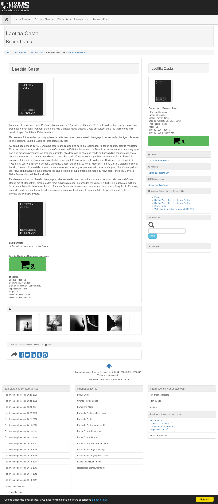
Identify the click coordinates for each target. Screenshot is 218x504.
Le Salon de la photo (160, 423)
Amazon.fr (155, 420)
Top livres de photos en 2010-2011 (21, 479)
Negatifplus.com (158, 429)
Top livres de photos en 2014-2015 (21, 455)
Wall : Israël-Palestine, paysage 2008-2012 (174, 208)
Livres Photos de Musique (89, 431)
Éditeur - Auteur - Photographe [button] (72, 19)
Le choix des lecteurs (14, 485)
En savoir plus (100, 499)
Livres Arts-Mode (85, 406)
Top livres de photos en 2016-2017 (21, 443)
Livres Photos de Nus (87, 437)
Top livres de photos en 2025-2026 (21, 394)
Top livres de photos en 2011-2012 (21, 473)
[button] (27, 264)
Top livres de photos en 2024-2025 (21, 400)
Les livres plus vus (13, 491)
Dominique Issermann (158, 172)
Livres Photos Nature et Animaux (92, 443)
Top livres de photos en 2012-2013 (21, 467)
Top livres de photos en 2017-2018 (21, 437)
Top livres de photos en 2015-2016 (21, 449)
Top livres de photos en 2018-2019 (21, 431)
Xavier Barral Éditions (76, 52)
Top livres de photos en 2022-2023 (21, 412)
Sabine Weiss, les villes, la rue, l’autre (172, 200)
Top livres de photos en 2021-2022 (21, 419)
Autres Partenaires (158, 435)
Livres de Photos (20, 52)
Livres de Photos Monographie (91, 425)
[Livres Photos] (15, 7)
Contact (153, 406)
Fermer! (204, 499)
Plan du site (155, 400)
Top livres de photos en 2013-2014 (21, 461)
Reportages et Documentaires (91, 467)
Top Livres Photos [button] (43, 19)
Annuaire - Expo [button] (100, 19)
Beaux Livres (37, 52)
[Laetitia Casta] (24, 322)
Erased (157, 197)
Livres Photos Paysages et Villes (92, 455)
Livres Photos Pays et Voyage (91, 449)
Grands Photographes (87, 400)
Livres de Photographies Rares (91, 412)
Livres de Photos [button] (21, 19)
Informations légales (159, 394)
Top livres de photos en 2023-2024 (21, 406)
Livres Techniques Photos (89, 461)
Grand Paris (160, 205)
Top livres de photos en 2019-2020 (21, 425)
